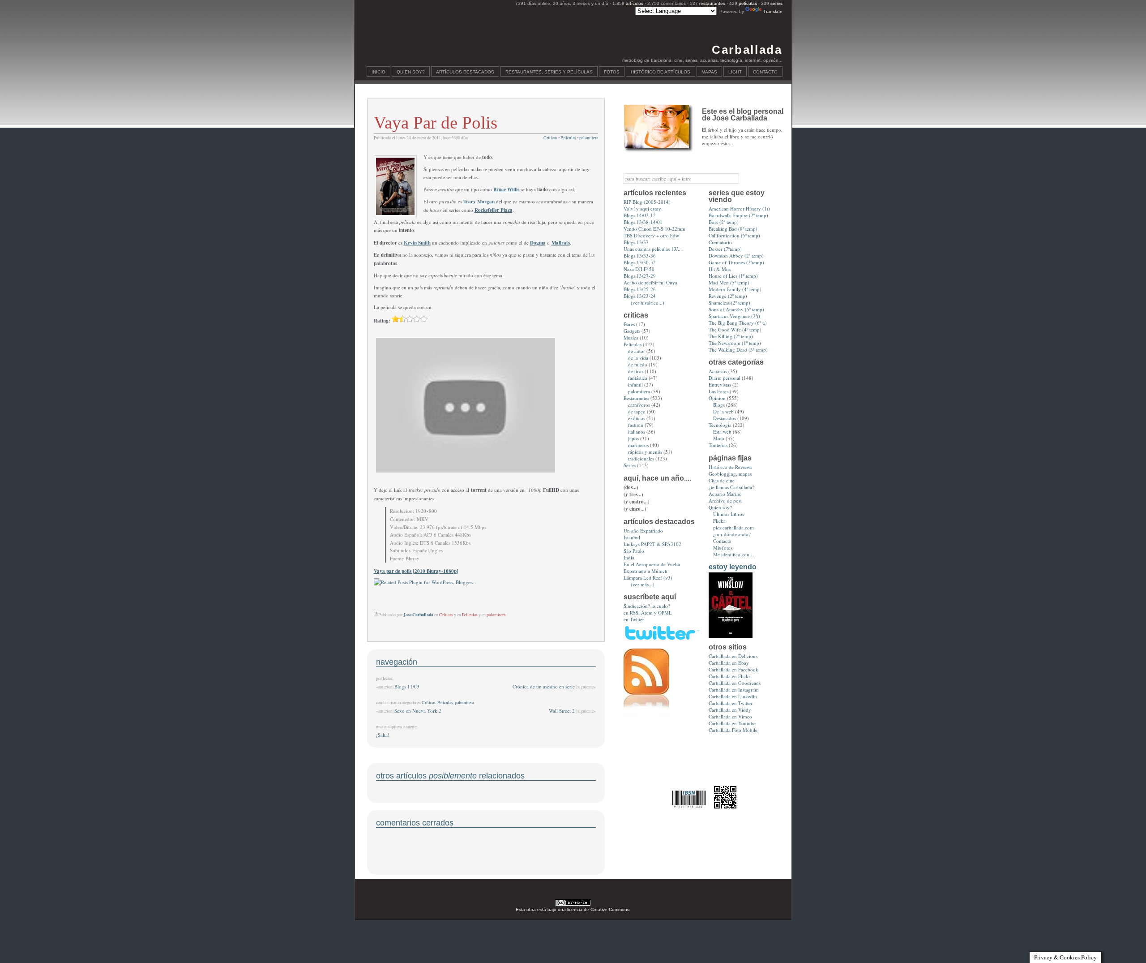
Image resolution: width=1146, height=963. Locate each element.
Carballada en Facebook (733, 669)
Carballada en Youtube (732, 723)
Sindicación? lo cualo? (647, 605)
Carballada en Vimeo (730, 716)
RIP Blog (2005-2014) (647, 201)
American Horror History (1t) (739, 208)
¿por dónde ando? (732, 534)
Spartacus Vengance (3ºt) (734, 316)
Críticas (550, 138)
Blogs (719, 404)
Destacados (724, 418)
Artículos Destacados (465, 71)
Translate (773, 11)
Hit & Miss (720, 269)
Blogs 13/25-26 (640, 289)
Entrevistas (720, 384)
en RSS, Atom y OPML (648, 612)
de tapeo (637, 411)
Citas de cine (722, 480)
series (776, 3)
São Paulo (634, 550)
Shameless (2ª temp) (729, 302)
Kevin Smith (417, 242)
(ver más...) (642, 584)
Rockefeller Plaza (494, 210)
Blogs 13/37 (636, 242)
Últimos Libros (728, 514)
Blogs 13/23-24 (640, 295)
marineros (638, 445)
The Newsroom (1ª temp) (735, 343)
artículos (634, 3)
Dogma (538, 242)
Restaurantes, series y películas (549, 71)
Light (735, 71)
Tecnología (720, 424)
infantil (635, 384)
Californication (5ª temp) (734, 235)
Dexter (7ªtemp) (725, 248)
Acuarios (718, 371)
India (629, 557)
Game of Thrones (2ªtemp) (736, 262)
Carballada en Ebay (729, 662)
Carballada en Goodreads (735, 682)
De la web (723, 411)
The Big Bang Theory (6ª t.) (738, 322)
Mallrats (561, 242)
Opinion (717, 398)
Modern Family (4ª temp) (735, 289)
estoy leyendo (733, 567)
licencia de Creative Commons (598, 909)
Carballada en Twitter (731, 703)
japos (633, 438)
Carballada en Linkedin (733, 696)
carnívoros (639, 404)
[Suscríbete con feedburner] (646, 714)
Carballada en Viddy (730, 709)
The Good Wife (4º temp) (735, 329)
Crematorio (720, 242)
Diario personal (724, 377)
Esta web (722, 431)
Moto (718, 438)
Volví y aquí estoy (642, 208)
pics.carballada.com (733, 527)
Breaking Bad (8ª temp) (733, 228)
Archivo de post (725, 500)
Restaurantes (636, 398)
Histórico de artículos (660, 71)
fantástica (637, 377)
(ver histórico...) (647, 302)
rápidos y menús (645, 451)
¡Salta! (382, 734)
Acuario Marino (725, 493)
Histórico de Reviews (730, 467)
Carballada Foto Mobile (733, 730)
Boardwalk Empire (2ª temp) (738, 215)
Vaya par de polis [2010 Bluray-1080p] (416, 571)
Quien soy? (411, 71)
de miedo (637, 364)
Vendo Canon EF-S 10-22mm (654, 228)
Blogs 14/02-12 (640, 215)
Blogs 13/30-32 (640, 262)
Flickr (719, 520)
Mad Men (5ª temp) (729, 282)
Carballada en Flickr (729, 676)
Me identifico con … (734, 554)
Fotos (612, 71)
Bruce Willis (506, 189)
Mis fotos (722, 547)
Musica (631, 337)
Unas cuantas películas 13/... (653, 248)
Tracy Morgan (479, 201)
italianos (636, 431)
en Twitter (634, 619)
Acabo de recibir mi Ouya (650, 282)
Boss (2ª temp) (724, 222)
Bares (629, 324)
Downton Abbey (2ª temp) (736, 255)
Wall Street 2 (562, 710)
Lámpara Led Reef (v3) (648, 577)
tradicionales (641, 458)
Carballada (747, 49)
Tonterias (718, 445)
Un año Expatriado (643, 530)
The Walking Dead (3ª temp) (738, 349)
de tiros (635, 371)
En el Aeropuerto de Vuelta (652, 564)
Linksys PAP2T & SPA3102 (652, 544)
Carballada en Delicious (733, 656)
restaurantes (712, 3)
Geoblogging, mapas (730, 473)
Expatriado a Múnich (645, 570)
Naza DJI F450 (639, 269)
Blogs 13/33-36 (640, 255)
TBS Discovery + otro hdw (651, 235)
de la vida (638, 357)
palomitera (588, 138)
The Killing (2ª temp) (731, 336)
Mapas (709, 71)
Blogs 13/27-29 (640, 275)
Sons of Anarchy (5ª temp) (736, 309)
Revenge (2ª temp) (728, 295)
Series (630, 465)
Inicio (378, 71)
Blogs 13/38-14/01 (643, 222)
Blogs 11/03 (406, 686)
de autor (636, 351)
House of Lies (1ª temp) (733, 275)
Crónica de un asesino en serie (544, 686)
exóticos (636, 418)
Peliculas (568, 138)
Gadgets (632, 330)
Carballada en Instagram (734, 689)
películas (748, 3)
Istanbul (632, 537)
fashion (635, 424)
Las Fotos (718, 391)
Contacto (765, 71)
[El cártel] (731, 635)
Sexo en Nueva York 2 (417, 710)
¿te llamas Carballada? (731, 487)
